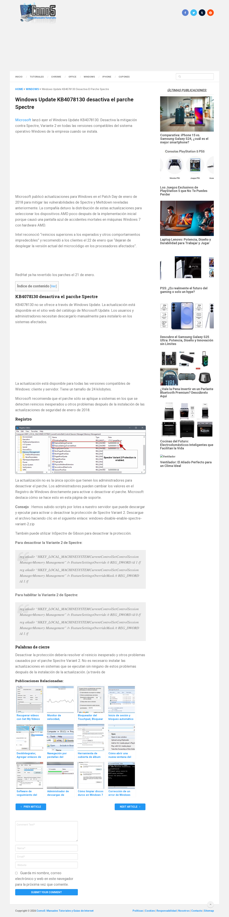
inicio (18, 76)
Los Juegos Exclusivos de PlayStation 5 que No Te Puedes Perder (183, 190)
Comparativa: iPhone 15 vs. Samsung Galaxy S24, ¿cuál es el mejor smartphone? (184, 138)
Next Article (129, 806)
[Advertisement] (114, 47)
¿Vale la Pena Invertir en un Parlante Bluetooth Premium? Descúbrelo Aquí (186, 392)
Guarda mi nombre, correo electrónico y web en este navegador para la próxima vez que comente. (44, 879)
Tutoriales (37, 76)
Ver (53, 286)
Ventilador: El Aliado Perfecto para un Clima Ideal (186, 464)
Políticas (138, 910)
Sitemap (209, 910)
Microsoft (23, 120)
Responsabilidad (167, 910)
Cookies (150, 910)
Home (19, 89)
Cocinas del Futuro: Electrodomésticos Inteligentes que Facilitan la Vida (186, 444)
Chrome (56, 76)
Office (72, 76)
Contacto (197, 910)
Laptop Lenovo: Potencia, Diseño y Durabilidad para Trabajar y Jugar (185, 241)
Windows (89, 76)
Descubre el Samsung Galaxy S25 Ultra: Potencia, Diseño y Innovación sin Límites (186, 340)
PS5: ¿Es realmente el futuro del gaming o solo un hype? (184, 290)
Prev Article (32, 806)
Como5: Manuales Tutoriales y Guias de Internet (65, 910)
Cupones (124, 76)
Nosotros (184, 910)
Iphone (106, 76)
